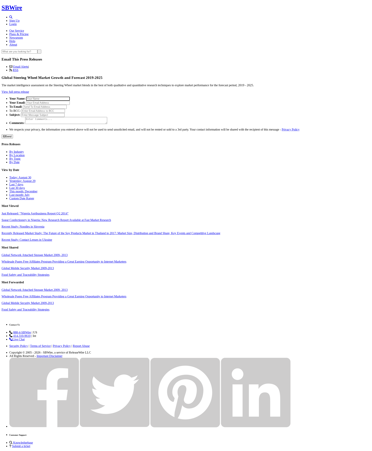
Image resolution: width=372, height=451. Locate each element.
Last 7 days (16, 184)
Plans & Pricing (18, 34)
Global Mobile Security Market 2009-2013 (28, 268)
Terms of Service (40, 346)
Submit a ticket (21, 446)
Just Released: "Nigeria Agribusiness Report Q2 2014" (35, 213)
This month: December (23, 191)
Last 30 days (17, 188)
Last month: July (19, 194)
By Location (17, 155)
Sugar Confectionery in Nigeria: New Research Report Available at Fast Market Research (56, 220)
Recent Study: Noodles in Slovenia (23, 226)
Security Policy (18, 346)
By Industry (16, 151)
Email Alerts (20, 66)
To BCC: (15, 110)
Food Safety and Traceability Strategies (25, 274)
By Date (14, 162)
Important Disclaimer (49, 356)
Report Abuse (81, 346)
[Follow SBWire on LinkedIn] (256, 426)
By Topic (15, 158)
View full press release (15, 91)
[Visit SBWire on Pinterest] (185, 426)
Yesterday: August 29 (22, 181)
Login (13, 24)
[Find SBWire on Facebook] (44, 426)
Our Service (16, 30)
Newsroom (16, 37)
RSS (15, 70)
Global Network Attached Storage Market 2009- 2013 (35, 255)
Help (12, 41)
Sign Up (14, 20)
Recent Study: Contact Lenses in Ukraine (27, 239)
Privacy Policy (291, 129)
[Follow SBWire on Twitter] (115, 426)
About (13, 44)
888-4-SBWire (22, 332)
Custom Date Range (21, 198)
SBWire (12, 7)
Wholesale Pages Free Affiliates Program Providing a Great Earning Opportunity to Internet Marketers (64, 261)
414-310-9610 (22, 335)
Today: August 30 (20, 177)
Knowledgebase (23, 442)
